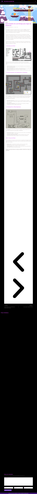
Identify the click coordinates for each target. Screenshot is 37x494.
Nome (5, 487)
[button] (18, 262)
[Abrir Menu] (35, 1)
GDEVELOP (6, 22)
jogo (25, 29)
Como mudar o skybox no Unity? (28, 306)
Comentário (6, 478)
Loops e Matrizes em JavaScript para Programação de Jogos (9, 306)
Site (24, 487)
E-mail (15, 487)
